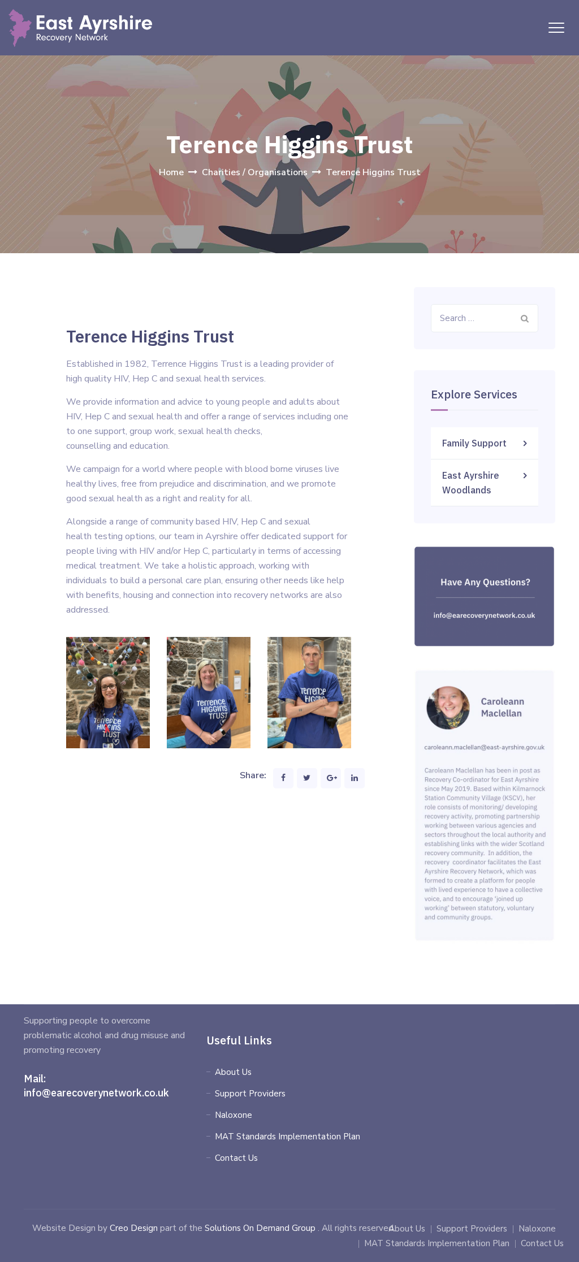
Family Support (474, 443)
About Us (233, 1072)
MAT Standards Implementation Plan (287, 1136)
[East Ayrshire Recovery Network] (80, 27)
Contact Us (236, 1158)
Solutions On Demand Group (260, 1228)
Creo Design (134, 1228)
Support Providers (250, 1093)
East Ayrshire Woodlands (470, 483)
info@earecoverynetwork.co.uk (96, 1092)
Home (171, 172)
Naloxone (233, 1115)
